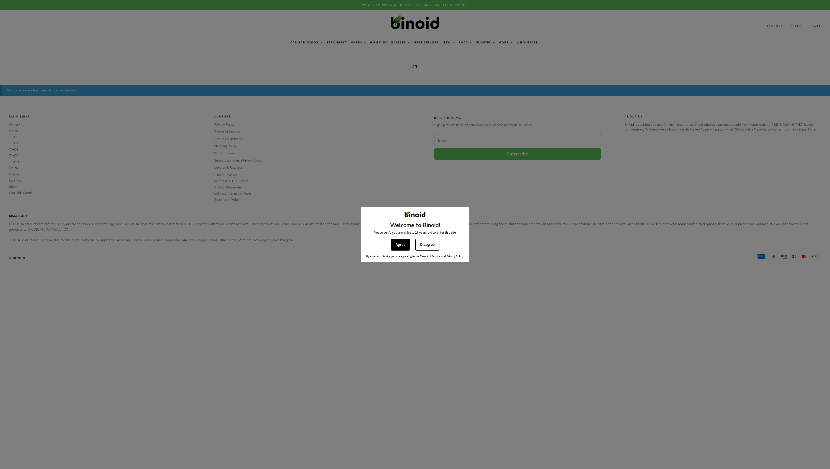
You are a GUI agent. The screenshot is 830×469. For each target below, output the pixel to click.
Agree (400, 244)
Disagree (427, 244)
